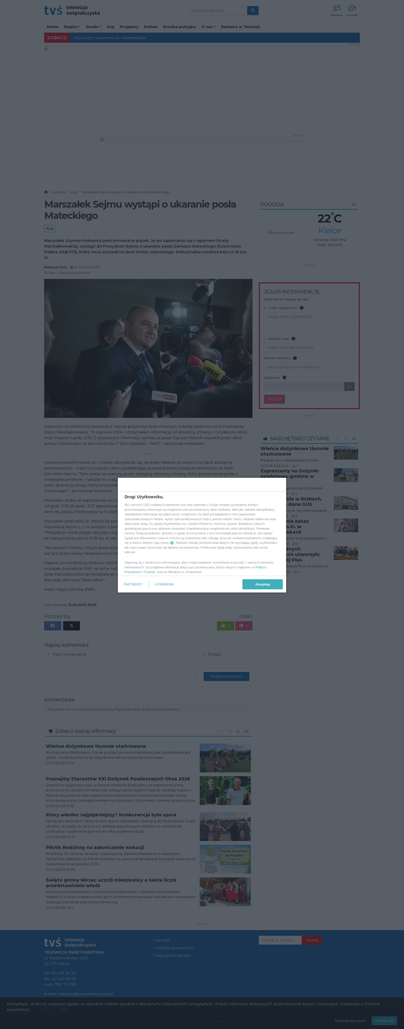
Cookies (149, 572)
